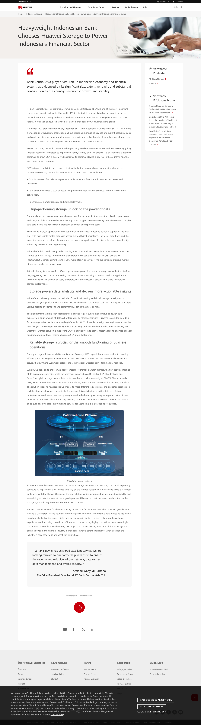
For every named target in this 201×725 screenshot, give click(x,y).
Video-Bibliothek (124, 679)
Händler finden (57, 674)
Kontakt (21, 684)
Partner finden (90, 674)
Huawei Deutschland (159, 669)
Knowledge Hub (124, 684)
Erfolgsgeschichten (34, 14)
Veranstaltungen (25, 679)
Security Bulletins (157, 674)
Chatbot (54, 679)
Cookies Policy (57, 714)
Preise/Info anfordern (60, 669)
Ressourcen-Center (125, 674)
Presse (20, 674)
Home (20, 14)
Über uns (22, 669)
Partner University (91, 679)
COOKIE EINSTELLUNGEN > (151, 711)
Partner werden (90, 669)
